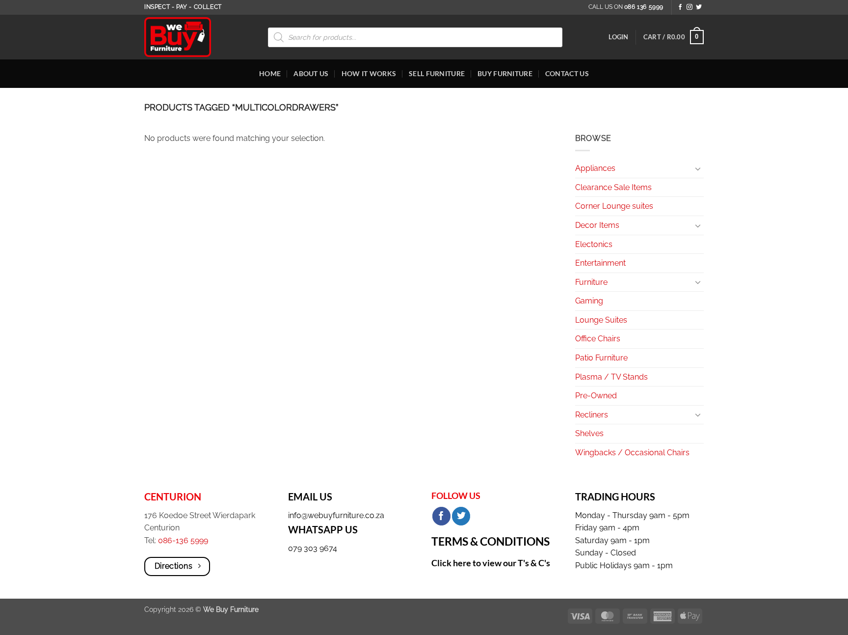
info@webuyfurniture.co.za (336, 515)
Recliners (591, 414)
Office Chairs (597, 338)
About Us (310, 73)
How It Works (369, 73)
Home (270, 73)
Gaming (589, 300)
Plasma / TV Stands (611, 377)
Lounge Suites (601, 320)
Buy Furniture (504, 73)
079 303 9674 (312, 548)
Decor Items (597, 225)
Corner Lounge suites (614, 206)
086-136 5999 (183, 540)
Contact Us (567, 73)
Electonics (593, 244)
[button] (618, 37)
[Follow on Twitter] (699, 7)
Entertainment (600, 263)
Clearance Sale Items (613, 187)
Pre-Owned (596, 395)
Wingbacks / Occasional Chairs (632, 452)
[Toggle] (698, 168)
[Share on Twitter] (461, 516)
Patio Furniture (601, 357)
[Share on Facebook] (441, 516)
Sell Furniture (437, 73)
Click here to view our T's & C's (490, 562)
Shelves (589, 433)
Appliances (595, 168)
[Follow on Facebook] (680, 7)
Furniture (591, 282)
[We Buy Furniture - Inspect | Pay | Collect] (185, 37)
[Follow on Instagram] (689, 7)
